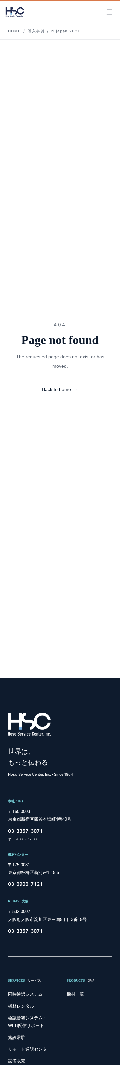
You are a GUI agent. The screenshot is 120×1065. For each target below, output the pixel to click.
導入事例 (36, 31)
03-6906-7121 (25, 884)
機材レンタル (21, 1006)
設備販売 (16, 1060)
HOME (14, 31)
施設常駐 (16, 1037)
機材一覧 (75, 994)
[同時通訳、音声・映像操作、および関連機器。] (14, 12)
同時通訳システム (25, 994)
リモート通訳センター (29, 1049)
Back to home (60, 389)
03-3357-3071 (25, 831)
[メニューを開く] (109, 12)
